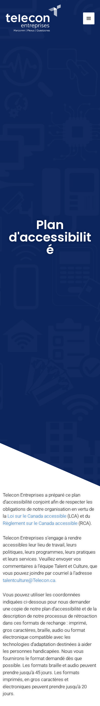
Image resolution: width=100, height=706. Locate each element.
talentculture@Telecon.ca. (29, 580)
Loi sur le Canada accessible (37, 516)
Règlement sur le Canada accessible (40, 523)
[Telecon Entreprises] (33, 18)
